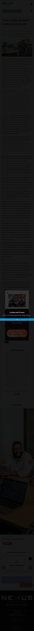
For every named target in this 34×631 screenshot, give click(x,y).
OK (17, 319)
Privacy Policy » (26, 315)
